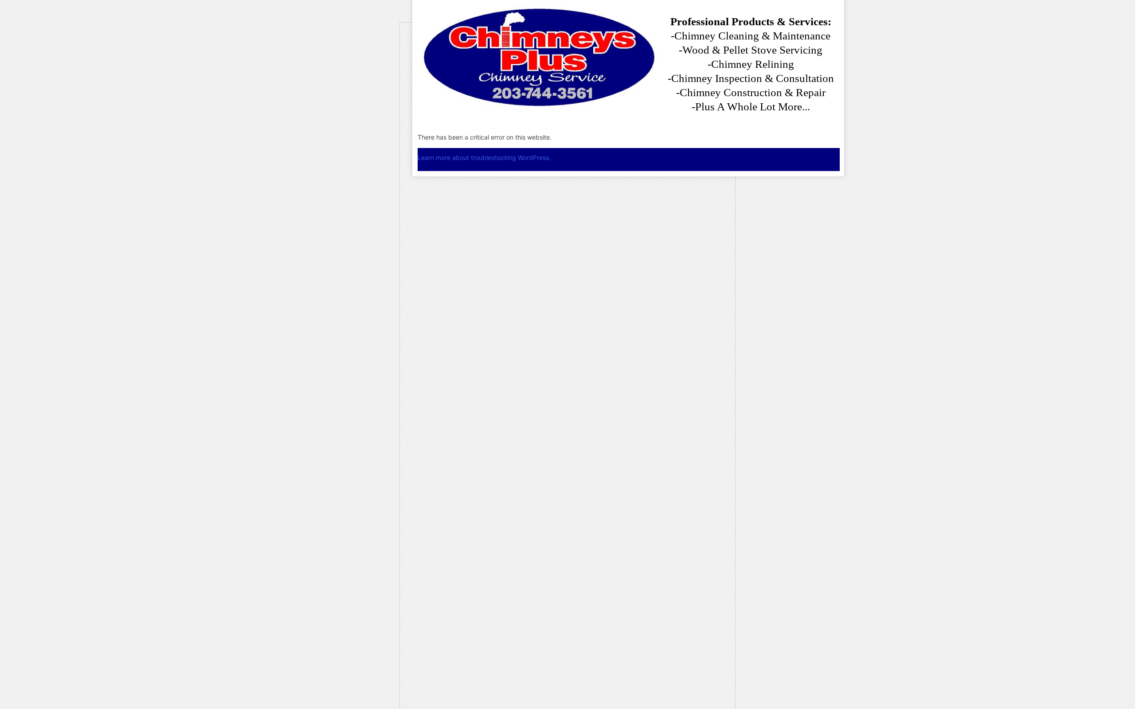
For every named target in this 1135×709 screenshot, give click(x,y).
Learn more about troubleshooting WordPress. (484, 157)
